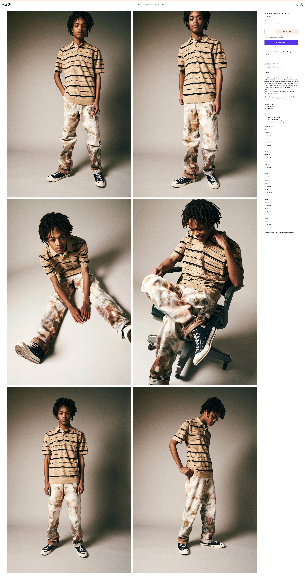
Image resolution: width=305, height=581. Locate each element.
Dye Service (148, 5)
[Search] (297, 5)
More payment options (281, 46)
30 (271, 23)
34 (277, 23)
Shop (139, 5)
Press (164, 5)
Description (267, 63)
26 (265, 23)
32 (274, 23)
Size (265, 21)
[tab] (268, 63)
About (157, 5)
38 (283, 23)
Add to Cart (286, 31)
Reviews (275, 63)
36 (280, 23)
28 (268, 23)
